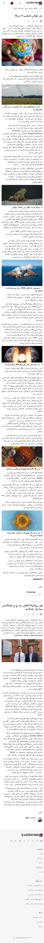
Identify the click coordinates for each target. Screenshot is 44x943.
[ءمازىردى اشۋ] (3, 3)
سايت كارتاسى (37, 917)
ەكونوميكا (39, 868)
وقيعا (26, 9)
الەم (40, 587)
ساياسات (39, 858)
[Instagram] (41, 21)
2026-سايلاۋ (33, 9)
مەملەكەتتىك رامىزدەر (35, 895)
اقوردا (15, 9)
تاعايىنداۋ (21, 9)
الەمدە (40, 872)
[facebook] (33, 841)
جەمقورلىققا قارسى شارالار (34, 899)
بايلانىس (39, 922)
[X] (24, 21)
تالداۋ (40, 863)
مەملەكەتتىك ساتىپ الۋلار (34, 904)
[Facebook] (28, 21)
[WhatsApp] (37, 21)
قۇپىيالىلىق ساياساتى (35, 890)
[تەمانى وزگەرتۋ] (10, 3)
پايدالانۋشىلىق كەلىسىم (34, 886)
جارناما (40, 927)
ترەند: (40, 9)
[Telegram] (33, 21)
